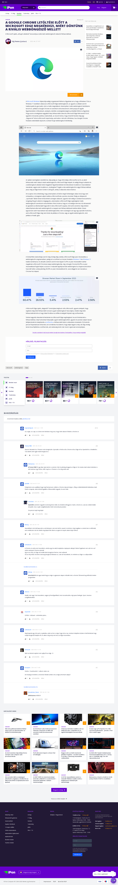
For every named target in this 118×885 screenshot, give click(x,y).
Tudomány (26, 13)
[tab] (27, 377)
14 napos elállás (9, 827)
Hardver (7, 727)
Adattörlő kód (9, 836)
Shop (98, 7)
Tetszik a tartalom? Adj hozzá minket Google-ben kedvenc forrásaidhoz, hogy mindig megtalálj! (59, 332)
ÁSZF (54, 881)
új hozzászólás (35, 435)
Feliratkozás (30, 357)
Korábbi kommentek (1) (30, 567)
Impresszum (47, 881)
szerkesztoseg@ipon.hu (109, 826)
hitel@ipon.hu (108, 821)
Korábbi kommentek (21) (31, 687)
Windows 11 (87, 259)
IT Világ (13, 13)
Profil (52, 811)
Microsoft (9, 367)
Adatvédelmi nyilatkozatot (62, 353)
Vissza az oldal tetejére (58, 799)
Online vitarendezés (10, 830)
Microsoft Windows (33, 101)
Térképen (84, 815)
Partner (89, 2)
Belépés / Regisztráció (56, 815)
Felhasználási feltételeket (47, 353)
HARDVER (7, 19)
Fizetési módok (9, 843)
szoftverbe (49, 322)
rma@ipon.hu (108, 823)
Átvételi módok (9, 839)
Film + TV (38, 13)
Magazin (104, 7)
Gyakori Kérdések (10, 824)
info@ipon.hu (108, 828)
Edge (26, 367)
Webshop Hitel (9, 815)
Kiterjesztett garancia (11, 818)
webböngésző (18, 367)
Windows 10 (77, 259)
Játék (32, 13)
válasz (42, 435)
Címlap (7, 13)
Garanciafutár (9, 821)
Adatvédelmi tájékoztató (12, 833)
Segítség (98, 811)
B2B (94, 2)
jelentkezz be (26, 419)
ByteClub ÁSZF (62, 881)
